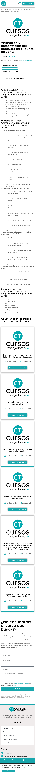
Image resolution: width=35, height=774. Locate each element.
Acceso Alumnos (8, 743)
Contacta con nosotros (10, 739)
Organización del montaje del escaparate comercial (17, 595)
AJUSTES (22, 767)
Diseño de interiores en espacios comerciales (17, 497)
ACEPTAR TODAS (8, 771)
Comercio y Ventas (11, 9)
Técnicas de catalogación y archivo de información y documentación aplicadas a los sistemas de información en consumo (17, 546)
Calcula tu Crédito (8, 735)
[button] (14, 3)
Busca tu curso (7, 732)
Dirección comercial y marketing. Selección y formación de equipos (17, 356)
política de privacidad (22, 683)
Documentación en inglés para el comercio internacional (17, 450)
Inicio (2, 9)
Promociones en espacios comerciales (17, 403)
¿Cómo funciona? (8, 728)
